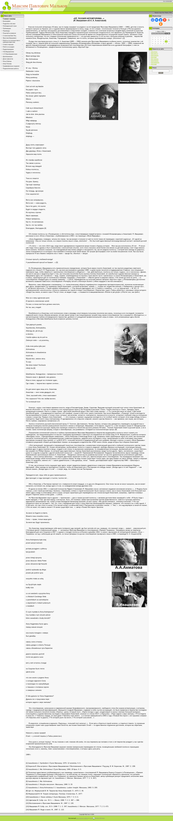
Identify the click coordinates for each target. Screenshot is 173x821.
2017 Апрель (154, 59)
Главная (6, 12)
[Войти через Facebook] (160, 20)
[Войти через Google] (169, 20)
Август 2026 (160, 31)
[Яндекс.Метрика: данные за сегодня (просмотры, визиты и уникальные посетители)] (99, 818)
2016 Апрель (154, 55)
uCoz (91, 818)
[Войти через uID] (152, 20)
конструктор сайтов (82, 818)
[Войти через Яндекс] (164, 20)
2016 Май (154, 57)
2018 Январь (155, 60)
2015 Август (154, 53)
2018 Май (154, 64)
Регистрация (13, 12)
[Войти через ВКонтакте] (156, 20)
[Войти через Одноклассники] (161, 24)
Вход (19, 12)
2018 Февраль (155, 62)
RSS (170, 12)
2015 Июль (154, 52)
